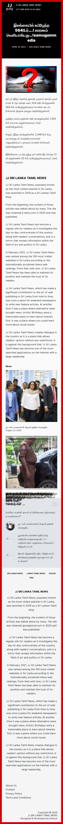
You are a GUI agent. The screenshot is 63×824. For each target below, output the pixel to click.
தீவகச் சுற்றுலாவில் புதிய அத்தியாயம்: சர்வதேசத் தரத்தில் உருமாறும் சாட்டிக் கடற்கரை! (36, 557)
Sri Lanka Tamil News (40, 47)
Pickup (52, 573)
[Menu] (56, 7)
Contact (10, 789)
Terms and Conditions (18, 797)
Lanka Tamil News (36, 573)
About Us (11, 785)
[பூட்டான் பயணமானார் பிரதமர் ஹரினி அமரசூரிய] (31, 396)
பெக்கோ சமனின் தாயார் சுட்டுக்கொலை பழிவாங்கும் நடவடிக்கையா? (30, 514)
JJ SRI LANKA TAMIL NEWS (28, 5)
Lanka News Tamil (16, 454)
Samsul (53, 818)
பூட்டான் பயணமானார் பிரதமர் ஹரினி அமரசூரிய (27, 427)
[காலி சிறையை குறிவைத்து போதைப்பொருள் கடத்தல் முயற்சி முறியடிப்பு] (31, 464)
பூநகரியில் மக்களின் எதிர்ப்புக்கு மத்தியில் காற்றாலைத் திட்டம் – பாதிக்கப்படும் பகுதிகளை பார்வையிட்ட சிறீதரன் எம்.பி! (36, 541)
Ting (31, 578)
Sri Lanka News (15, 573)
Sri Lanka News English (19, 450)
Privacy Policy (14, 793)
